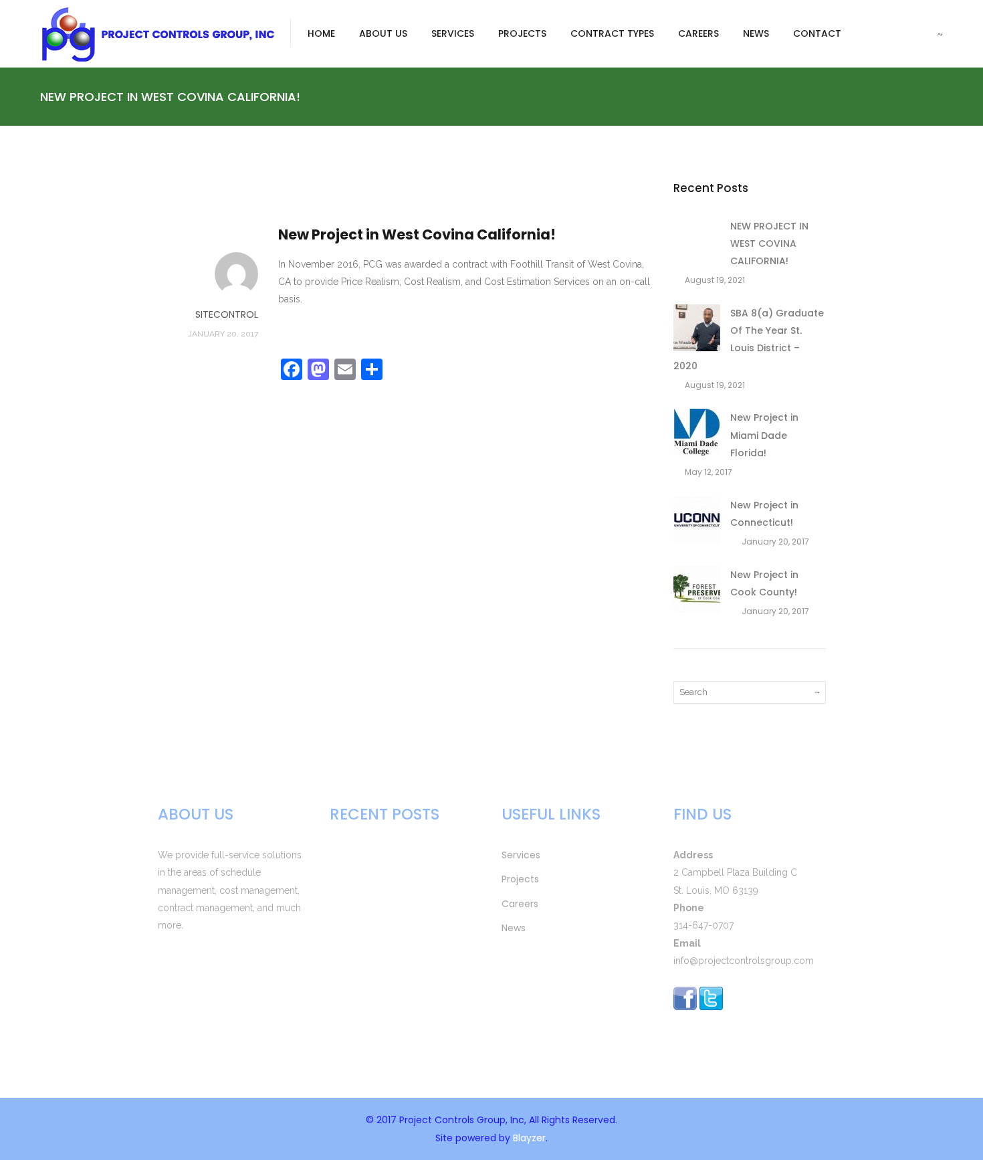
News (756, 33)
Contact (817, 33)
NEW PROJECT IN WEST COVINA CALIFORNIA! (769, 243)
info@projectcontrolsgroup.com (743, 960)
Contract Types (612, 33)
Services (452, 33)
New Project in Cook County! (398, 1045)
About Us (383, 33)
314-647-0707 (703, 925)
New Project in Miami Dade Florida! (764, 435)
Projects (522, 33)
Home (321, 33)
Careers (698, 33)
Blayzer (529, 1138)
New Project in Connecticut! (396, 1011)
